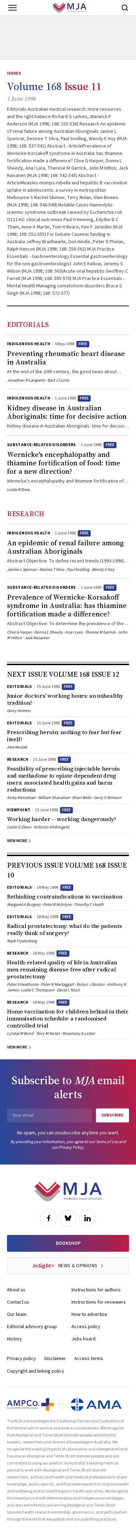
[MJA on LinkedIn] (87, 1218)
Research (25, 514)
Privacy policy (21, 1358)
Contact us (18, 1302)
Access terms (88, 1358)
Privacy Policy (71, 1147)
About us (16, 1289)
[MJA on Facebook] (48, 1218)
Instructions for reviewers (98, 1302)
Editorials (28, 324)
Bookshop (68, 1243)
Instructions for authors (96, 1289)
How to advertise (89, 1314)
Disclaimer (55, 1358)
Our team (17, 1314)
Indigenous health (28, 344)
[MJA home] (68, 1191)
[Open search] (125, 8)
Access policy (85, 1326)
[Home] (69, 8)
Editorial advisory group (32, 1326)
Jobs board (83, 1339)
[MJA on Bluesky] (68, 1218)
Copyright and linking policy (35, 1371)
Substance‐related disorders (41, 445)
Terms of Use (107, 1142)
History (14, 1339)
